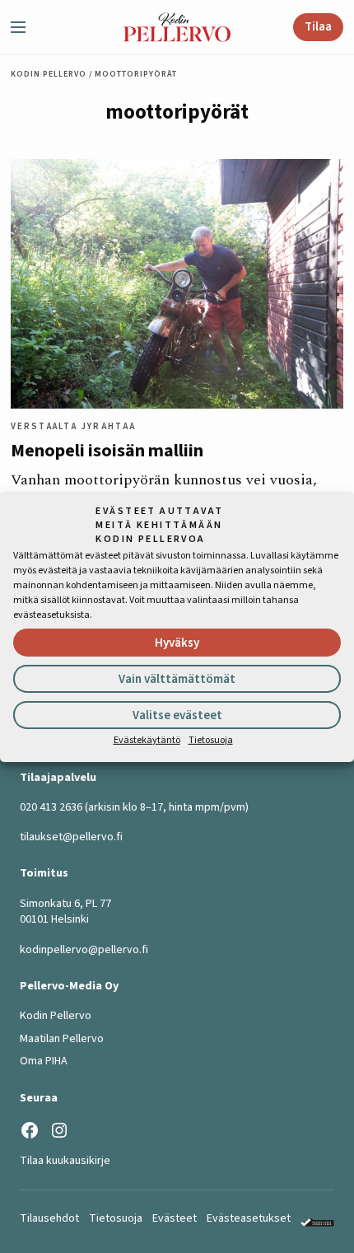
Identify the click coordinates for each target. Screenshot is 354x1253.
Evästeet (174, 1218)
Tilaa (318, 26)
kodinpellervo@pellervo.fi (84, 950)
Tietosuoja (211, 740)
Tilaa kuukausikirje (65, 1160)
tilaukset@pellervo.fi (71, 837)
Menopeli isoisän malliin (107, 451)
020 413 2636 (51, 807)
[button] (25, 27)
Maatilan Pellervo (62, 1039)
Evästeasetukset (249, 1218)
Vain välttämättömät (177, 679)
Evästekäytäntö (147, 740)
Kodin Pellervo (48, 74)
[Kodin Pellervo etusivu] (177, 27)
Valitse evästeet (177, 715)
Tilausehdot (49, 1218)
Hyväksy (177, 643)
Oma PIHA (44, 1061)
